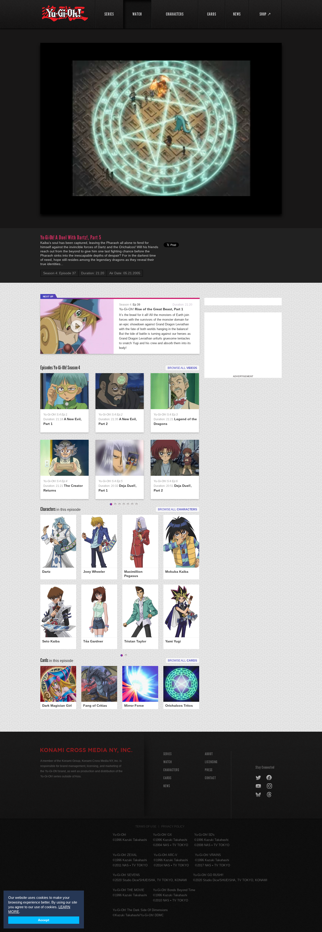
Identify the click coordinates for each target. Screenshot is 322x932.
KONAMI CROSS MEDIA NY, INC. (86, 750)
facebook (269, 778)
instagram (270, 786)
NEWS (166, 786)
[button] (162, 129)
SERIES (167, 754)
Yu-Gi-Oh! (151, 309)
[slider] (161, 199)
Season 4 (73, 367)
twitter (258, 778)
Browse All (182, 660)
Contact (210, 778)
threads (270, 795)
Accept (43, 920)
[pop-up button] (266, 206)
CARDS (167, 778)
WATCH (167, 762)
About (209, 754)
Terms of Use (145, 826)
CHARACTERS (171, 770)
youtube (259, 786)
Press (208, 770)
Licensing (211, 762)
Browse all (182, 368)
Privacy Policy (173, 826)
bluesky (259, 795)
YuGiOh (65, 13)
